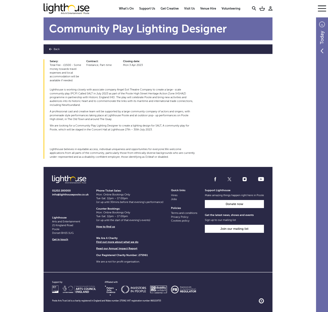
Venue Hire (208, 8)
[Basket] (262, 9)
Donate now (234, 204)
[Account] (270, 9)
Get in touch (60, 239)
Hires (174, 195)
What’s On (126, 8)
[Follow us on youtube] (261, 179)
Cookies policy (180, 220)
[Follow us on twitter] (229, 179)
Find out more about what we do (117, 242)
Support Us (147, 8)
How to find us (105, 226)
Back (56, 49)
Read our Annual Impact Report (116, 248)
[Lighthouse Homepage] (69, 8)
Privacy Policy (179, 216)
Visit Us (189, 8)
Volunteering (231, 8)
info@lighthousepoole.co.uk (70, 194)
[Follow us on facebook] (215, 179)
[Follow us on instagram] (245, 179)
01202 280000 (61, 190)
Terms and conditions (184, 213)
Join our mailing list (234, 228)
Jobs (174, 199)
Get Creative (170, 8)
